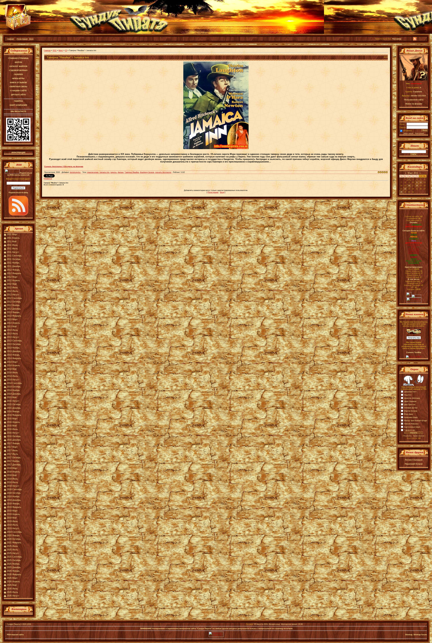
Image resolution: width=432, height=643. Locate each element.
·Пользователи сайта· (414, 100)
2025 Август (13, 553)
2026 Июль (12, 592)
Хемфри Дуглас (411, 408)
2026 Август (13, 595)
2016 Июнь (12, 429)
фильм (121, 172)
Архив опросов (418, 436)
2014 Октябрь (14, 386)
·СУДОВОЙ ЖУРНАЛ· (18, 70)
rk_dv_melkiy (413, 249)
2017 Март (12, 447)
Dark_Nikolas (413, 253)
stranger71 (417, 224)
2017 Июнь (12, 450)
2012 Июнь (12, 287)
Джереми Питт (410, 392)
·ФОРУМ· (18, 62)
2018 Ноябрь (13, 496)
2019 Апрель (13, 514)
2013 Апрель (13, 323)
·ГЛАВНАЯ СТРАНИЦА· (18, 58)
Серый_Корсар (413, 245)
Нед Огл (407, 395)
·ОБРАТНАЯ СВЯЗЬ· (18, 87)
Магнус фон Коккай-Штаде (415, 421)
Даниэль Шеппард (412, 398)
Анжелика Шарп (411, 417)
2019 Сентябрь (14, 532)
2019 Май (12, 517)
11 (417, 182)
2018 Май (12, 475)
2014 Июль (12, 376)
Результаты (407, 436)
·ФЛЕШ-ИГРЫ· (18, 78)
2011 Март (12, 234)
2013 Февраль (14, 316)
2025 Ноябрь (13, 564)
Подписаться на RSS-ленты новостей (19, 174)
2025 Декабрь (14, 567)
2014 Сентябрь (14, 383)
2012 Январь (13, 270)
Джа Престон (409, 404)
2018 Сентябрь (14, 489)
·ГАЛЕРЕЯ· (18, 74)
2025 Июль (12, 549)
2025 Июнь (12, 546)
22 (66, 50)
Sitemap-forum (420, 635)
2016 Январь (13, 411)
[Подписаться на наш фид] (18, 215)
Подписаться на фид (18, 192)
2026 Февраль (14, 574)
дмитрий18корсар (413, 227)
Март (61, 50)
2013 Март (12, 319)
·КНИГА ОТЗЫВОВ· (18, 82)
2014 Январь (13, 355)
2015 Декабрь (14, 408)
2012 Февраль (14, 273)
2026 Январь (13, 571)
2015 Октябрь (14, 404)
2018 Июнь (12, 479)
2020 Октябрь (14, 539)
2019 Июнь (12, 521)
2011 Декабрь (14, 266)
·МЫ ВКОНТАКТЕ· (18, 111)
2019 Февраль (14, 507)
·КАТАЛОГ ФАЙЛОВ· (18, 66)
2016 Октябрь (14, 436)
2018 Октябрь (14, 493)
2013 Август (13, 337)
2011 (55, 50)
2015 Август (13, 401)
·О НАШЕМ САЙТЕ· (18, 91)
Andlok (408, 224)
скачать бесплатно (163, 172)
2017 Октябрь (14, 457)
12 (421, 182)
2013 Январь (13, 312)
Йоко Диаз (408, 414)
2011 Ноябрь (13, 262)
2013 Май (12, 326)
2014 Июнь (12, 372)
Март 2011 (413, 173)
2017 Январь (13, 443)
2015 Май (12, 397)
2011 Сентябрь (14, 255)
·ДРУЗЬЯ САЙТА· (18, 95)
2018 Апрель (13, 471)
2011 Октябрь (14, 259)
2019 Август (13, 528)
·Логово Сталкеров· (413, 460)
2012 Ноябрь (13, 305)
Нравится (48, 178)
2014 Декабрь (14, 394)
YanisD (414, 233)
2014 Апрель (13, 365)
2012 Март (12, 277)
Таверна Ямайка (132, 172)
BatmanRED (413, 263)
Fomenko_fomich (414, 261)
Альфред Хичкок (147, 172)
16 (409, 186)
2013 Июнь (12, 330)
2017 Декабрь (14, 464)
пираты (113, 172)
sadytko (413, 255)
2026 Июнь (12, 588)
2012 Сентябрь (14, 298)
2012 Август (13, 294)
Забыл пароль (408, 133)
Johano (413, 235)
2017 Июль (12, 454)
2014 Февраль (14, 358)
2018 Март (12, 468)
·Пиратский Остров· (413, 464)
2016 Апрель (13, 422)
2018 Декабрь (14, 500)
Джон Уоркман (410, 401)
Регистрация (22, 39)
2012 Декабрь (14, 308)
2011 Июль (12, 248)
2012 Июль (12, 291)
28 (401, 192)
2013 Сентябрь (14, 340)
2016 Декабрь (14, 440)
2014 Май (12, 369)
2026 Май (12, 585)
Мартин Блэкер (410, 411)
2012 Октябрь (14, 301)
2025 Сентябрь (14, 556)
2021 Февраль (14, 542)
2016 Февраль (14, 415)
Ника (413, 241)
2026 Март (12, 578)
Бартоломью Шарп (412, 427)
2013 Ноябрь (13, 347)
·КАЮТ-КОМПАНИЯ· (18, 105)
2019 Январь (13, 503)
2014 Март (12, 362)
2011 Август (13, 252)
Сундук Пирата (13, 624)
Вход (31, 39)
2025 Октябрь (14, 560)
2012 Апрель (13, 280)
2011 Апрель (13, 238)
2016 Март (12, 418)
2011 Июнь (12, 245)
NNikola (413, 237)
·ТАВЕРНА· (18, 101)
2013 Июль (12, 333)
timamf (414, 259)
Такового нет (409, 430)
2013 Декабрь (14, 351)
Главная (10, 39)
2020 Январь (13, 535)
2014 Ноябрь (13, 390)
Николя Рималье (411, 424)
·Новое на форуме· (414, 104)
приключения (92, 172)
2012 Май (12, 284)
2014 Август (13, 379)
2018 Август (13, 486)
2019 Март (12, 510)
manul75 (413, 257)
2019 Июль (12, 525)
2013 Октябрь (14, 344)
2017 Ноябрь (13, 461)
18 (417, 186)
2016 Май (12, 425)
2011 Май (11, 241)
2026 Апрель (13, 581)
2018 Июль (12, 482)
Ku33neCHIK (413, 251)
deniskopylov (75, 172)
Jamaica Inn (104, 172)
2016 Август (13, 432)
